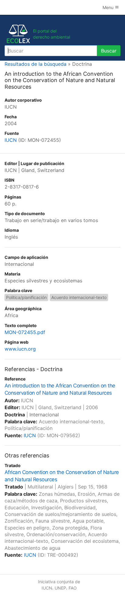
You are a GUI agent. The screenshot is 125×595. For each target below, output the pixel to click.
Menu (109, 7)
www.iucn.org (20, 349)
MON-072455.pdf (25, 332)
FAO (73, 587)
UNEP (60, 587)
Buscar (109, 51)
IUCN (11, 140)
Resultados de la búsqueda (35, 64)
